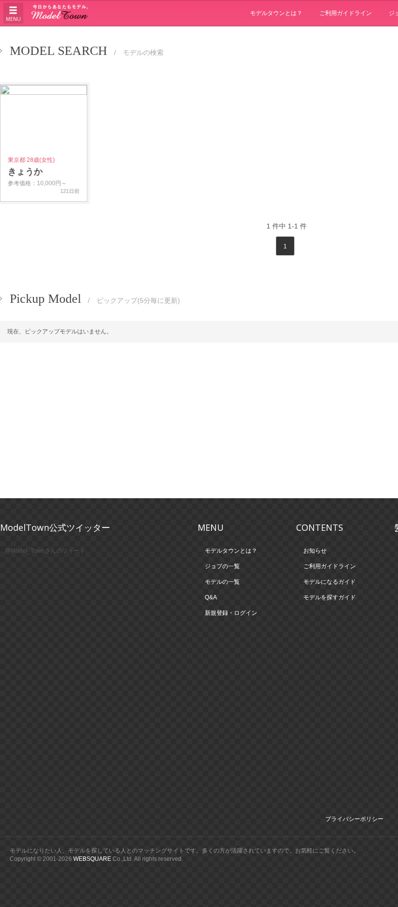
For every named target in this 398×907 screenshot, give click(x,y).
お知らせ (315, 550)
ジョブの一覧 (222, 566)
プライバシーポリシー (354, 819)
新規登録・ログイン (231, 613)
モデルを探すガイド (329, 597)
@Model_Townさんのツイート (45, 550)
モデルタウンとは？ (276, 13)
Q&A (211, 597)
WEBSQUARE (92, 858)
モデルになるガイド (329, 581)
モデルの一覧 (222, 581)
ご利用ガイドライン (345, 13)
